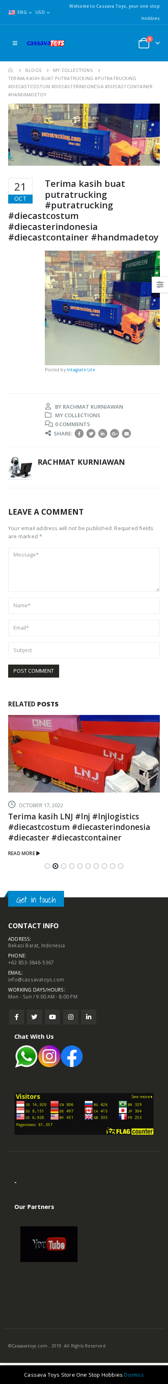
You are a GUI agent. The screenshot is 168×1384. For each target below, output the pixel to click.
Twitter (90, 433)
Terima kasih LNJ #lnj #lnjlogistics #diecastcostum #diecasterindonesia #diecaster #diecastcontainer (79, 827)
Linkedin (88, 1016)
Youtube (52, 1016)
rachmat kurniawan (93, 406)
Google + (114, 433)
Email (126, 433)
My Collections (77, 415)
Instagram (70, 1016)
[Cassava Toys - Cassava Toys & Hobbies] (47, 43)
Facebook (79, 433)
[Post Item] (84, 754)
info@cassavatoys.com (36, 979)
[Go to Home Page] (11, 70)
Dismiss (134, 1374)
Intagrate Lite (81, 370)
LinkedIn (102, 433)
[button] (47, 866)
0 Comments (72, 424)
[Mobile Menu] (15, 43)
